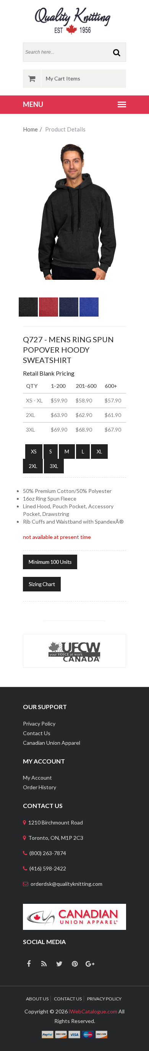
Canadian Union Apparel (51, 742)
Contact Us (36, 733)
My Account (37, 777)
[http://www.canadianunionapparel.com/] (74, 907)
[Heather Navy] (68, 301)
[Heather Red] (48, 301)
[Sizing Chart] (42, 583)
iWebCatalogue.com (93, 1011)
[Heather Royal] (89, 301)
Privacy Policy (39, 723)
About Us (37, 999)
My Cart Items (63, 78)
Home (30, 129)
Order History (39, 787)
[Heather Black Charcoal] (28, 301)
